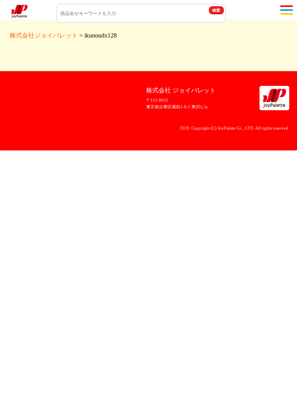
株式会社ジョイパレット (44, 35)
